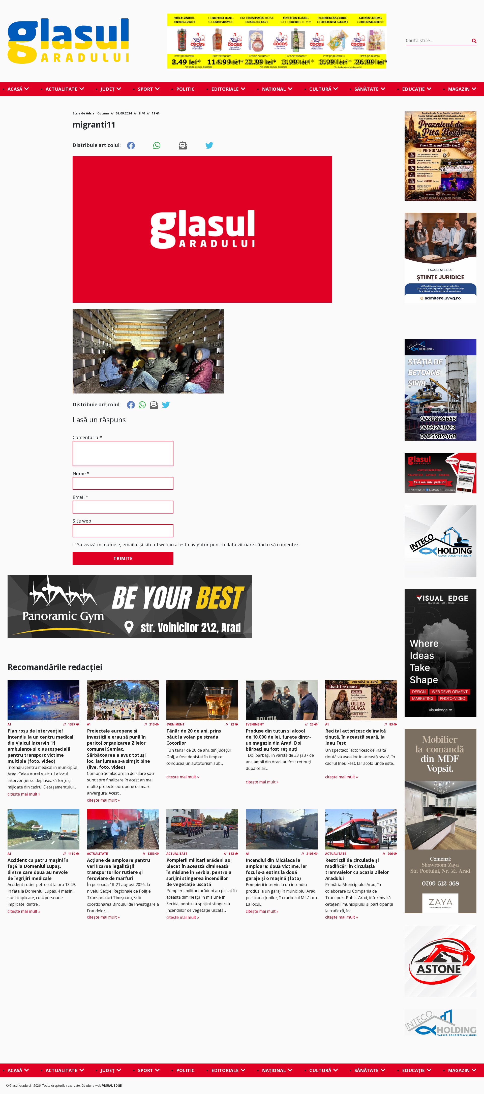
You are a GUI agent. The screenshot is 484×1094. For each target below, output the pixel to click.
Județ (107, 89)
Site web (82, 521)
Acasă (15, 89)
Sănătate (366, 89)
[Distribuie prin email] (183, 145)
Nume (81, 473)
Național (274, 89)
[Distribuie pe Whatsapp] (156, 145)
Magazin (459, 89)
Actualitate (61, 89)
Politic (185, 89)
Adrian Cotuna (97, 113)
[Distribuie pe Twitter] (209, 145)
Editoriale (225, 89)
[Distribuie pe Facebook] (131, 145)
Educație (413, 89)
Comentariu (87, 437)
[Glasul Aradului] (78, 41)
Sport (145, 89)
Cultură (320, 89)
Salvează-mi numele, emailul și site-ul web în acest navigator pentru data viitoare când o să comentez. (188, 544)
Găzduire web (91, 1085)
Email (80, 497)
